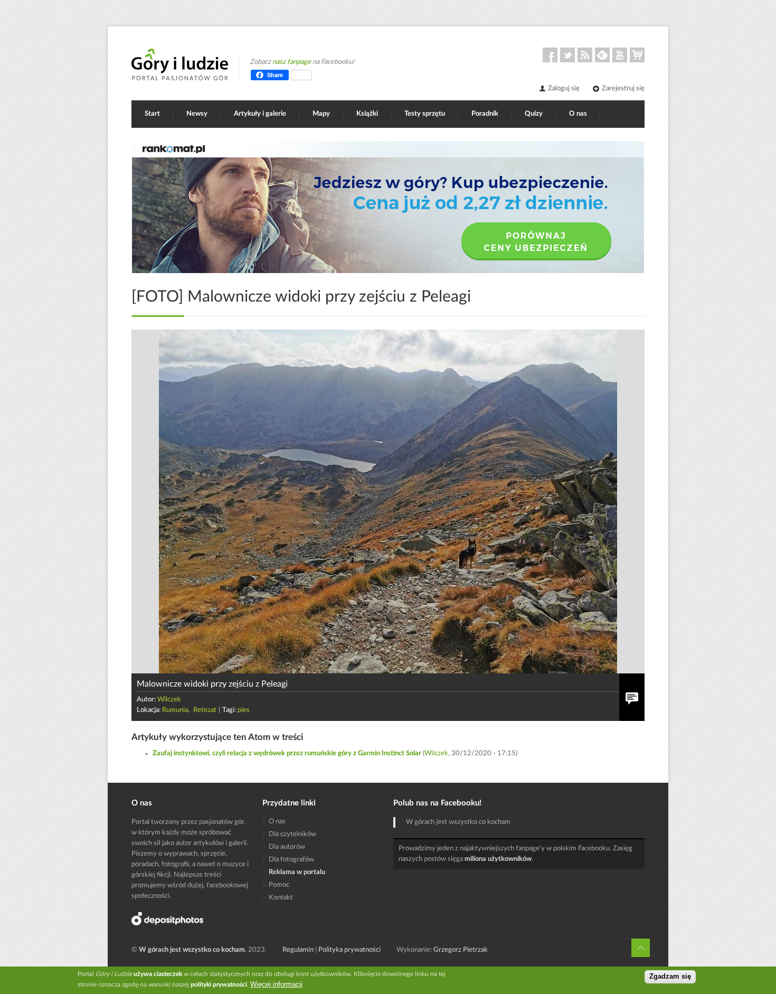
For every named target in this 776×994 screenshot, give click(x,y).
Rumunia (175, 710)
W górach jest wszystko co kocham (458, 822)
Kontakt (281, 897)
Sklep (637, 55)
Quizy (534, 113)
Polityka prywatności (349, 949)
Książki (367, 113)
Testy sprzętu (424, 113)
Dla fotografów (291, 859)
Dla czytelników (292, 834)
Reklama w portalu (297, 872)
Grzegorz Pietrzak (460, 949)
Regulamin (298, 949)
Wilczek (169, 699)
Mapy (321, 113)
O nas (578, 113)
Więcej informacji (276, 984)
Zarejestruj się (623, 88)
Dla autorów (287, 846)
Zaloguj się (564, 88)
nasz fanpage (291, 62)
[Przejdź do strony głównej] (179, 64)
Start (152, 113)
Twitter (567, 55)
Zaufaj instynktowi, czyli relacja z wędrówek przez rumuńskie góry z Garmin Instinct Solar (287, 753)
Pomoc (279, 885)
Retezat (204, 710)
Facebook (550, 55)
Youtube (619, 55)
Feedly (602, 55)
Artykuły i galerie (260, 113)
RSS (585, 55)
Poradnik (484, 113)
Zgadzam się (670, 977)
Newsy (196, 113)
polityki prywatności (219, 984)
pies (244, 710)
